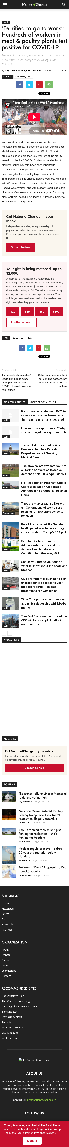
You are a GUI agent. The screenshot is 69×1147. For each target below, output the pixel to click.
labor (30, 338)
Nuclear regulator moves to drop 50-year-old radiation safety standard (40, 852)
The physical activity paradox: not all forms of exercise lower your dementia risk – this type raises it (43, 470)
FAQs (5, 965)
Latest (5, 914)
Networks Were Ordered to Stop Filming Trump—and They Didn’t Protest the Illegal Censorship (41, 814)
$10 (12, 311)
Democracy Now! (23, 76)
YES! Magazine (10, 1032)
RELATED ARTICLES (14, 402)
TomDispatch (9, 1011)
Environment (8, 513)
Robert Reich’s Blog (13, 995)
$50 (41, 311)
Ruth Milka (24, 860)
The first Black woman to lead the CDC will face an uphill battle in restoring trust (44, 620)
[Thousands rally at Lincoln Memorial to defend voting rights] (9, 796)
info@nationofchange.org (41, 1099)
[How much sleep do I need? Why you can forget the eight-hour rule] (10, 432)
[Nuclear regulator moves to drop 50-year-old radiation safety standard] (9, 855)
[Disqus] (34, 691)
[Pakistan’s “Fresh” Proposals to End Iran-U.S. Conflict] (9, 871)
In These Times (10, 1038)
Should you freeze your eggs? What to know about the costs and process (44, 566)
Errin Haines (25, 841)
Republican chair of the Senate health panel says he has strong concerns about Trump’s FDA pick (44, 528)
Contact (6, 976)
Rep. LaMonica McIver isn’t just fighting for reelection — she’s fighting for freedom (40, 833)
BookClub (7, 924)
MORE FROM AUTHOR (43, 402)
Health (5, 22)
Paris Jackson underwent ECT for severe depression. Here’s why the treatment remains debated (44, 415)
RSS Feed (7, 929)
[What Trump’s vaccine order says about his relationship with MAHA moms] (10, 603)
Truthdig (6, 1022)
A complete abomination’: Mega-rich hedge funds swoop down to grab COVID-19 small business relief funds (16, 383)
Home (5, 903)
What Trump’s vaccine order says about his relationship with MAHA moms (43, 603)
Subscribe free (20, 247)
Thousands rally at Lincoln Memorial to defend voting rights (43, 795)
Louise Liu (24, 822)
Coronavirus (18, 338)
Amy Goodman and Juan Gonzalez (23, 70)
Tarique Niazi (26, 875)
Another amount (21, 322)
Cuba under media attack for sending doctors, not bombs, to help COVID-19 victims (52, 381)
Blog (4, 919)
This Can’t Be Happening (16, 1001)
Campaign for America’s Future (19, 1006)
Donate (6, 955)
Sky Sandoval (26, 801)
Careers (6, 960)
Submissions (9, 970)
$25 (27, 311)
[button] (64, 4)
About (5, 949)
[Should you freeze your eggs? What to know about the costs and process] (10, 566)
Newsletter (8, 908)
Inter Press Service (12, 1027)
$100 (56, 311)
